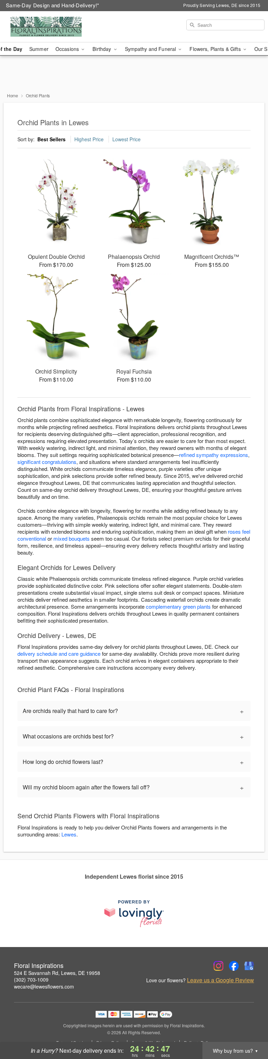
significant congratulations (46, 461)
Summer (39, 48)
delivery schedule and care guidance (58, 653)
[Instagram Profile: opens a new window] (218, 966)
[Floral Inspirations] (46, 27)
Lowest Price (126, 139)
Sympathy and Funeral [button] (151, 48)
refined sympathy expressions (213, 454)
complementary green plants (178, 606)
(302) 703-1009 (31, 979)
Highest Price (89, 139)
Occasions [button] (67, 48)
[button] (250, 1029)
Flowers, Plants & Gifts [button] (215, 48)
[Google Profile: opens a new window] (249, 966)
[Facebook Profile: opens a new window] (234, 966)
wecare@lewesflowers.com (44, 986)
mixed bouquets (71, 538)
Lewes (68, 834)
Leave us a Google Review (220, 980)
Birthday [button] (102, 48)
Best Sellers (51, 139)
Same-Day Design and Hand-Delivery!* (52, 5)
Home (12, 95)
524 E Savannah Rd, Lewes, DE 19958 (57, 972)
